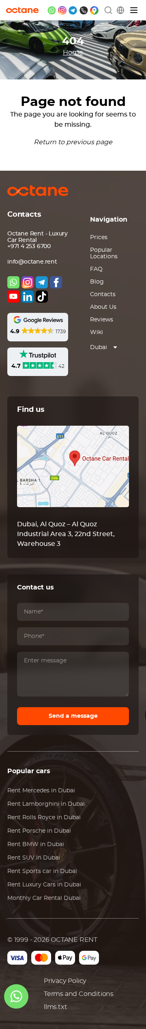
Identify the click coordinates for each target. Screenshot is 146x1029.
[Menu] (134, 10)
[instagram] (62, 10)
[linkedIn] (27, 296)
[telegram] (73, 10)
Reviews (101, 320)
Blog (97, 282)
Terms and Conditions (79, 994)
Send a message (73, 716)
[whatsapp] (51, 10)
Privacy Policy (65, 981)
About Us (103, 307)
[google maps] (94, 10)
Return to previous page (73, 142)
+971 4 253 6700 (29, 246)
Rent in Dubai (41, 791)
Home (73, 52)
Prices (98, 237)
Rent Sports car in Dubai (42, 871)
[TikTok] (42, 296)
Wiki (96, 332)
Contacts (103, 294)
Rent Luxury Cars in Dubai (44, 885)
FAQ (96, 269)
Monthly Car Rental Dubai (44, 898)
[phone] (83, 10)
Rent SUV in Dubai (33, 858)
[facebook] (56, 282)
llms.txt (55, 1007)
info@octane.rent (32, 262)
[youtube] (13, 296)
